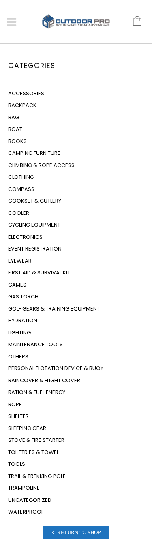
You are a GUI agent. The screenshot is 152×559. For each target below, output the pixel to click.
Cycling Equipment (34, 225)
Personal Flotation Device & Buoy (55, 368)
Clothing (21, 177)
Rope (15, 404)
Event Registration (35, 249)
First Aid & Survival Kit (39, 272)
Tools (16, 464)
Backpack (22, 105)
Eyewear (20, 261)
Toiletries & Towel (33, 452)
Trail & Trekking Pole (37, 476)
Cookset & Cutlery (34, 201)
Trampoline (24, 488)
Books (17, 141)
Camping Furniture (34, 153)
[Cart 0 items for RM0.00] (133, 21)
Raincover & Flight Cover (44, 380)
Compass (21, 189)
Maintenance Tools (35, 344)
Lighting (19, 332)
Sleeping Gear (27, 428)
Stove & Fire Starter (36, 440)
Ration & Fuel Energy (36, 392)
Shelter (18, 416)
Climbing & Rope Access (41, 165)
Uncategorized (29, 500)
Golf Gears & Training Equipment (54, 309)
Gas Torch (23, 296)
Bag (13, 117)
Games (17, 285)
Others (18, 356)
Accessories (26, 93)
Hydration (22, 320)
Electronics (25, 237)
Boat (15, 129)
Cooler (18, 213)
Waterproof (26, 512)
